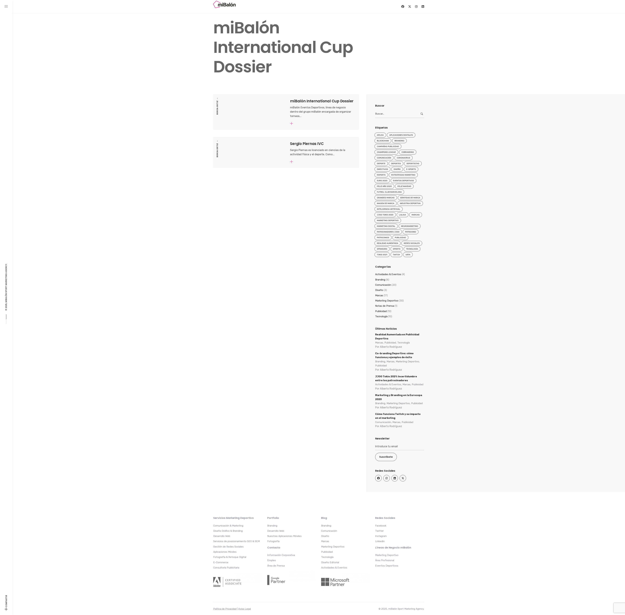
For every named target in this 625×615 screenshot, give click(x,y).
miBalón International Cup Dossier (322, 101)
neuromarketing (409, 226)
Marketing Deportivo (388, 220)
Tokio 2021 (382, 254)
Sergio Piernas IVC (307, 143)
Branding (399, 141)
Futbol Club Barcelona (389, 192)
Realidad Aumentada (387, 243)
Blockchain (383, 141)
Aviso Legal (244, 609)
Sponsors (382, 249)
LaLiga (402, 215)
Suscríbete (386, 456)
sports (396, 249)
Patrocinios (383, 237)
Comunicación (384, 158)
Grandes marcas (386, 198)
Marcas (416, 215)
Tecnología (412, 249)
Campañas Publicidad (388, 146)
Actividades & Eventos (388, 274)
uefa (408, 254)
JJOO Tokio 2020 (385, 215)
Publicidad (400, 237)
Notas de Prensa (384, 305)
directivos (382, 169)
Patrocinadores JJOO (388, 232)
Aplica (380, 135)
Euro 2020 (382, 180)
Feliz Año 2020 (384, 186)
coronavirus (403, 158)
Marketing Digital (386, 226)
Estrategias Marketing (403, 175)
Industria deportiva (410, 203)
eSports (381, 175)
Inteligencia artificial (388, 209)
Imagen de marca (385, 203)
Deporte (381, 163)
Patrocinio (410, 232)
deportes (396, 163)
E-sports (411, 169)
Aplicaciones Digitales (401, 135)
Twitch (396, 254)
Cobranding (408, 152)
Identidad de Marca (410, 198)
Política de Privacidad (224, 609)
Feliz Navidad (404, 186)
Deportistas (413, 163)
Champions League (386, 152)
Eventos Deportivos (403, 180)
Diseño (397, 169)
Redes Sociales (412, 243)
